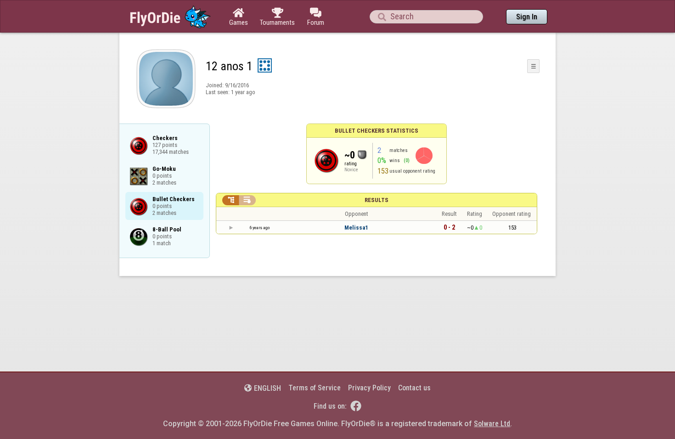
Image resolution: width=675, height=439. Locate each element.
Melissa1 (356, 227)
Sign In (526, 16)
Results (376, 200)
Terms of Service (314, 387)
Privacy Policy (369, 387)
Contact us (414, 387)
